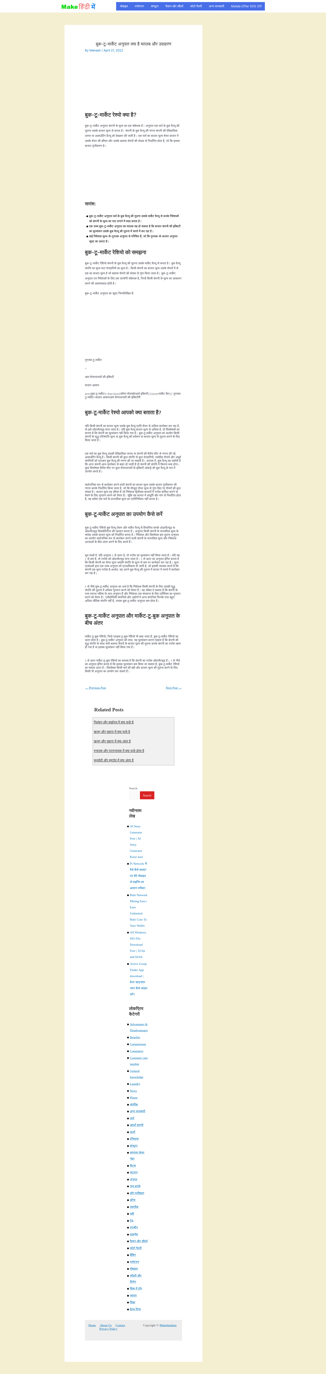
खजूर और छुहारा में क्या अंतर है (112, 741)
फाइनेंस (134, 1234)
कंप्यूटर (155, 6)
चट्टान (134, 1172)
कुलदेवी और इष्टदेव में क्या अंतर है (114, 760)
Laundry (135, 1084)
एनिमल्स (134, 1139)
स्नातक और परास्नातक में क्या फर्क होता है (119, 751)
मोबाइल (124, 6)
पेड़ (131, 1220)
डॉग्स (132, 1200)
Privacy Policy (108, 1329)
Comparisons (138, 1044)
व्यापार (133, 1295)
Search (133, 788)
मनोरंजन (139, 6)
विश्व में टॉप (136, 1288)
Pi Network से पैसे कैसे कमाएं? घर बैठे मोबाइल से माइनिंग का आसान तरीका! (138, 876)
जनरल (133, 1179)
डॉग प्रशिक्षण (137, 1193)
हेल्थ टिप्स (135, 1309)
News (133, 1091)
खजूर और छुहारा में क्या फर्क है (112, 732)
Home (92, 1325)
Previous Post (95, 687)
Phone (134, 1097)
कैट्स (133, 1165)
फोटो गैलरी (196, 6)
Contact (120, 1325)
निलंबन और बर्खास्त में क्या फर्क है (114, 722)
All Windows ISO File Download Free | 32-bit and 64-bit (138, 945)
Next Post (174, 687)
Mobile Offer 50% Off (246, 6)
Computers (136, 1051)
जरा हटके (135, 1186)
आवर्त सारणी (136, 1125)
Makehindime (168, 1325)
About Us (106, 1325)
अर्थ (132, 1118)
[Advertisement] (133, 82)
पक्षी (132, 1213)
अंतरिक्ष (134, 1104)
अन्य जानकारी (216, 6)
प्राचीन (134, 1227)
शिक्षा (132, 1302)
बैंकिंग (133, 1255)
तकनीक (134, 1207)
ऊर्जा (132, 1132)
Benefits (135, 1037)
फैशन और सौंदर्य (174, 6)
